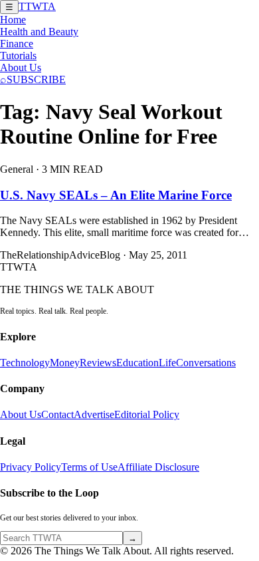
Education (137, 362)
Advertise (94, 414)
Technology (25, 362)
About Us (20, 67)
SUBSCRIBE (36, 79)
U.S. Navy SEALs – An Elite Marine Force (116, 195)
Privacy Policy (30, 467)
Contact (57, 414)
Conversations (206, 362)
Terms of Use (89, 467)
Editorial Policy (146, 414)
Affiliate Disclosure (158, 467)
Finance (16, 43)
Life (167, 362)
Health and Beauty (39, 31)
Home (13, 19)
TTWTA (37, 6)
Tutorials (18, 55)
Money (65, 362)
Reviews (98, 362)
